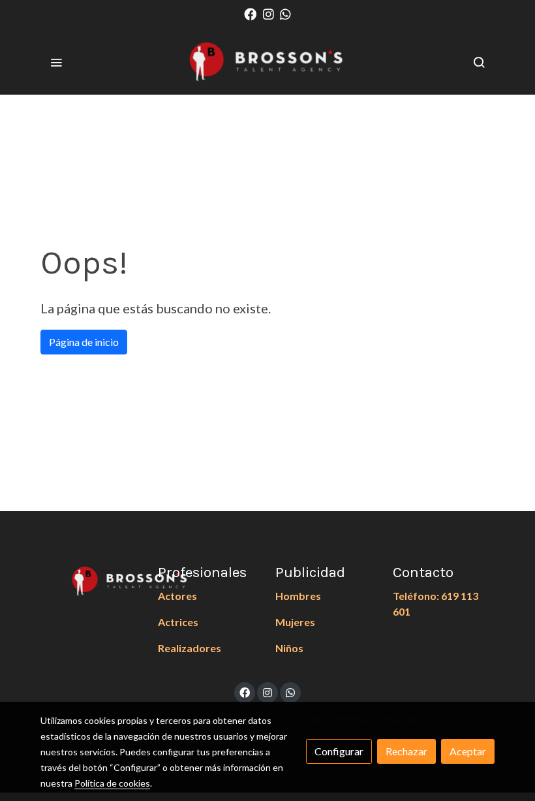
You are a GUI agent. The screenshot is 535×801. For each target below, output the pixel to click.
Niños (289, 648)
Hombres (298, 595)
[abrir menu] (56, 62)
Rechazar (406, 751)
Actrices (178, 622)
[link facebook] (250, 13)
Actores (177, 595)
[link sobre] (91, 580)
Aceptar (468, 751)
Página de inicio (84, 342)
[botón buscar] (479, 62)
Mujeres (295, 622)
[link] (267, 62)
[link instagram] (268, 13)
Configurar (338, 751)
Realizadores (189, 648)
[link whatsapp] (285, 13)
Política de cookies (112, 783)
